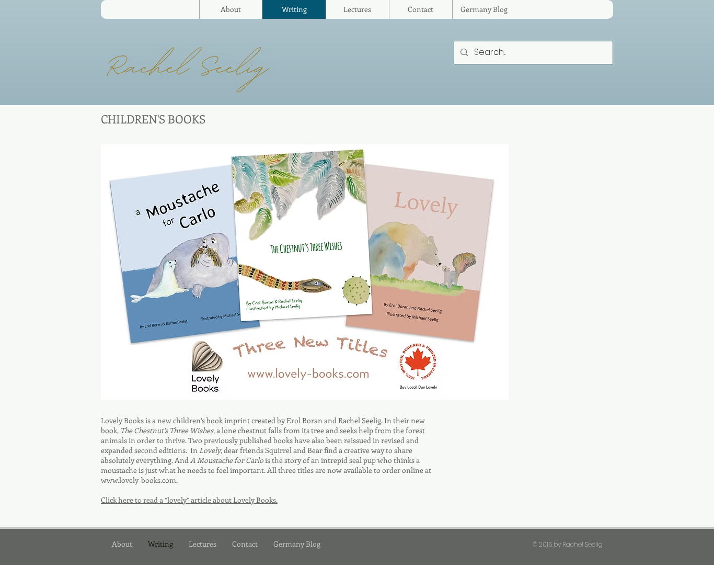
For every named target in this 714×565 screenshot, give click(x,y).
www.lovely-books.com (138, 480)
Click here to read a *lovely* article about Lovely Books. (189, 500)
